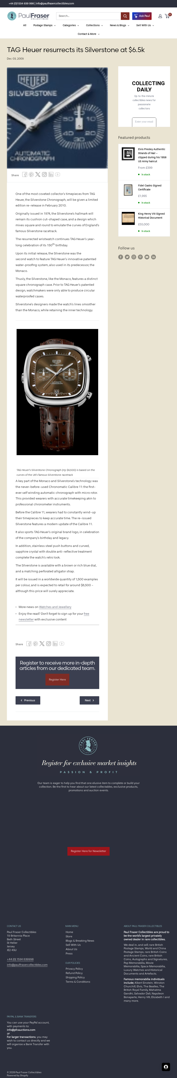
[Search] (125, 16)
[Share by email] (44, 175)
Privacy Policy (74, 968)
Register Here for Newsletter (88, 851)
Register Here (57, 679)
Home (69, 932)
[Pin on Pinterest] (31, 175)
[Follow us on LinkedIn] (153, 257)
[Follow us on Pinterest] (140, 257)
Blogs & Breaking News (80, 940)
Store (69, 936)
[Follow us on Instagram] (133, 257)
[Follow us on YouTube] (147, 257)
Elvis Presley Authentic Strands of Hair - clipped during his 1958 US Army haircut (152, 155)
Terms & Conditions (78, 981)
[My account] (160, 16)
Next (88, 700)
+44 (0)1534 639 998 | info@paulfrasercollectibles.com (41, 3)
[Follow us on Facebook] (120, 257)
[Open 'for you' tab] (166, 1067)
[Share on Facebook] (24, 175)
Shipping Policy (75, 977)
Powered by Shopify (17, 1075)
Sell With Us (73, 944)
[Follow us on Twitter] (127, 257)
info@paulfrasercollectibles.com (27, 964)
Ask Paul (144, 15)
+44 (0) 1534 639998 (20, 959)
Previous (29, 700)
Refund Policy (74, 973)
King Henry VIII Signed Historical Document (151, 215)
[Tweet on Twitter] (37, 175)
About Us (71, 949)
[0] (167, 16)
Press (69, 953)
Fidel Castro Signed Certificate (149, 187)
